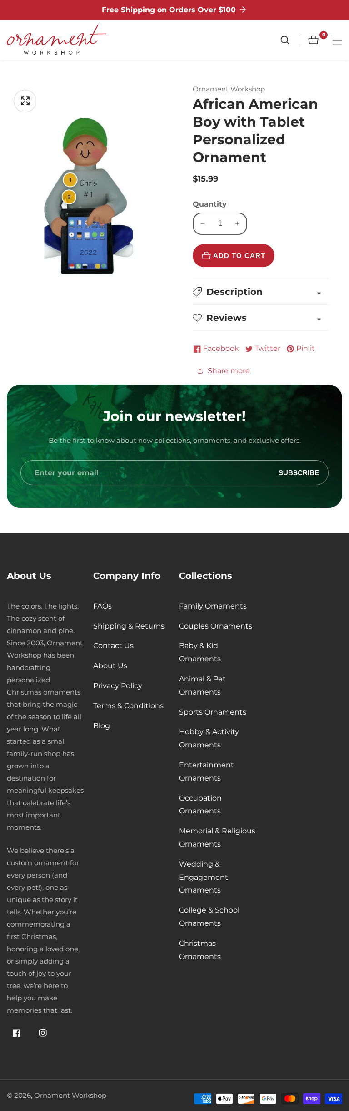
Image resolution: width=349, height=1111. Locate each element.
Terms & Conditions (128, 705)
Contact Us (113, 645)
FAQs (102, 606)
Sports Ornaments (212, 712)
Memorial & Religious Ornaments (217, 837)
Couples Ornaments (215, 626)
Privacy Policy (117, 685)
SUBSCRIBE (299, 473)
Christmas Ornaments (200, 950)
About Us (110, 665)
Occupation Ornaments (200, 805)
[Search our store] (289, 40)
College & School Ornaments (209, 917)
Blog (101, 725)
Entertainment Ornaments (206, 771)
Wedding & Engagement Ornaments (203, 877)
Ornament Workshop (70, 1095)
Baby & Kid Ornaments (200, 652)
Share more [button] (229, 370)
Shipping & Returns (129, 626)
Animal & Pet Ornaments (202, 685)
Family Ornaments (213, 606)
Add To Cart (239, 255)
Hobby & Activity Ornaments (209, 738)
